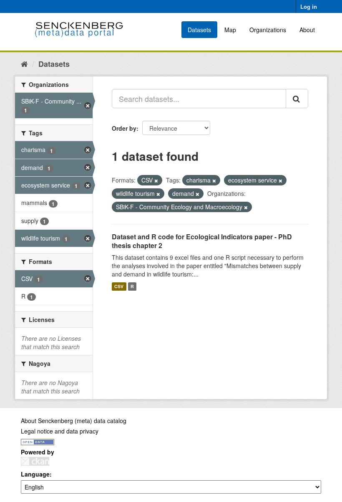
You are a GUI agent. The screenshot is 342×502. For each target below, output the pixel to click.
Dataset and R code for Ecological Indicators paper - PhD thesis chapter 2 (202, 241)
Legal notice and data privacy (59, 431)
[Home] (24, 63)
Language (35, 474)
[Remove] (156, 180)
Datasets (199, 29)
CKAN (35, 461)
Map (230, 29)
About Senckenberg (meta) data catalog (73, 420)
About (307, 29)
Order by (124, 128)
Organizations (267, 29)
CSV (118, 286)
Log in (308, 6)
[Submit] (297, 98)
